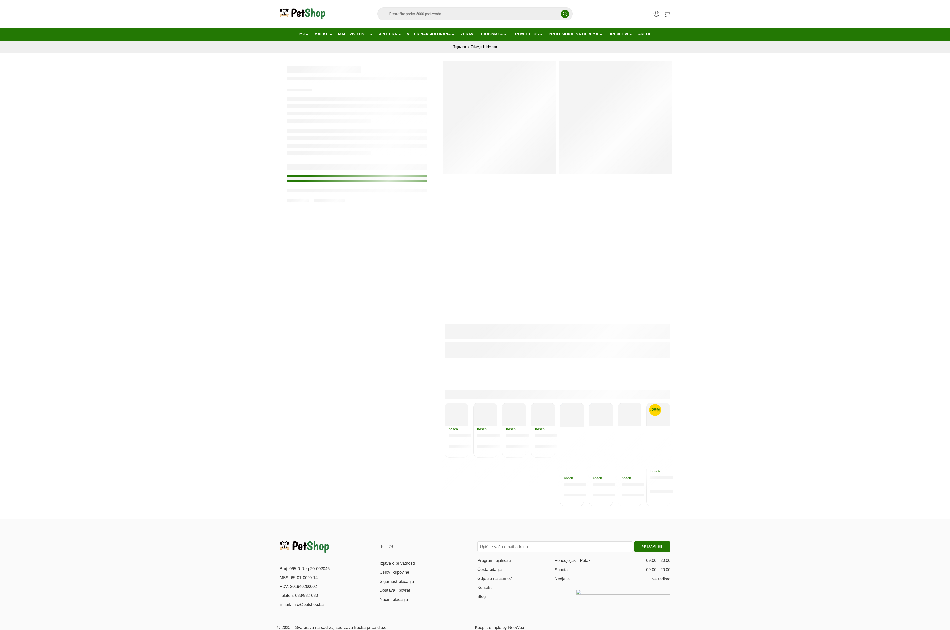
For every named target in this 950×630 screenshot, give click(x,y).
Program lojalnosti (494, 560)
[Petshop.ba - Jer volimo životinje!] (302, 13)
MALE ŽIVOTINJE (353, 34)
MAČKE (321, 34)
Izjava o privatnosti (397, 563)
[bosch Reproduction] (543, 414)
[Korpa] (667, 13)
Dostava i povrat (395, 590)
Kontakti (485, 587)
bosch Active (463, 435)
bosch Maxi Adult (670, 477)
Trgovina (459, 47)
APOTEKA (388, 34)
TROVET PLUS (526, 34)
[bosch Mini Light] (485, 414)
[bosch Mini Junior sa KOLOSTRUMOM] (601, 414)
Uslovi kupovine (394, 572)
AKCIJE (645, 34)
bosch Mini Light (496, 435)
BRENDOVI (618, 34)
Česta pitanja (489, 569)
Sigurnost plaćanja (397, 581)
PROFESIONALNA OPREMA (573, 34)
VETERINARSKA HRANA (429, 34)
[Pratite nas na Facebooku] (382, 546)
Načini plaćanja (394, 599)
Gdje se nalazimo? (494, 578)
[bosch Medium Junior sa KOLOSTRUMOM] (514, 414)
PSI (302, 34)
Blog (481, 596)
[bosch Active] (456, 414)
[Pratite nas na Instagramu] (391, 546)
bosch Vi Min (636, 484)
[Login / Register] (656, 13)
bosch (453, 429)
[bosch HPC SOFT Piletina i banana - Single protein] (572, 415)
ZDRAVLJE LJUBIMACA (482, 34)
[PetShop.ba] (304, 546)
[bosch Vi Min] (629, 414)
